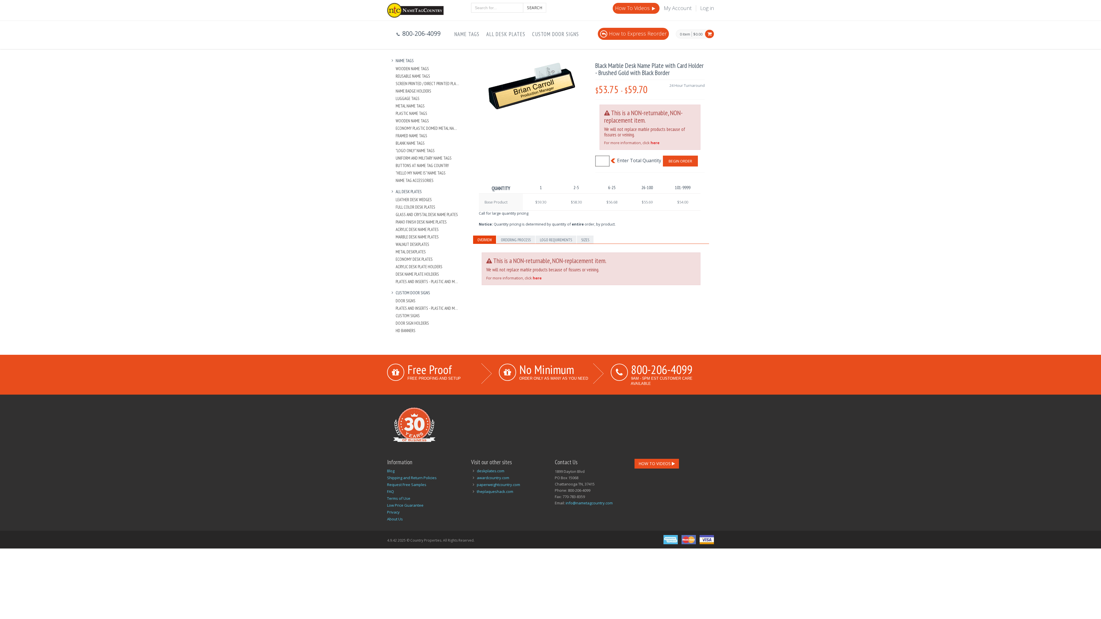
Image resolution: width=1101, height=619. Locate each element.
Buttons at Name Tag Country (422, 165)
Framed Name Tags (411, 135)
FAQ (390, 491)
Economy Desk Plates (414, 259)
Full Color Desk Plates (415, 207)
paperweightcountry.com (498, 484)
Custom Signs (408, 315)
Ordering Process (516, 239)
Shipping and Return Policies (412, 477)
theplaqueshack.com (495, 491)
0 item (685, 34)
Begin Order (680, 161)
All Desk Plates (505, 34)
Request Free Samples (406, 484)
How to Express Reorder (638, 33)
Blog (391, 470)
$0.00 (697, 34)
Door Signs (405, 300)
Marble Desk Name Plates (417, 237)
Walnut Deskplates (412, 244)
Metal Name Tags (410, 106)
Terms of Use (398, 498)
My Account (678, 8)
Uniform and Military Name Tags (424, 158)
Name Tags (466, 34)
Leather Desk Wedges (414, 199)
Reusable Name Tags (413, 76)
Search (534, 7)
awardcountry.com (493, 477)
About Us (395, 519)
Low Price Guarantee (405, 505)
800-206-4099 (661, 369)
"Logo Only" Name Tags (415, 150)
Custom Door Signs (555, 34)
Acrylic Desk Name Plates (417, 229)
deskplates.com (490, 470)
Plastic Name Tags (411, 113)
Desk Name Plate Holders (417, 274)
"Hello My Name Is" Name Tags (421, 173)
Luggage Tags (407, 98)
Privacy (393, 512)
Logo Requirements (556, 239)
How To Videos (633, 8)
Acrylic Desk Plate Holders (419, 266)
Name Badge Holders (413, 91)
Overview (484, 239)
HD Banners (405, 330)
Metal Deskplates (411, 251)
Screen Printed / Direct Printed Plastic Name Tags (428, 83)
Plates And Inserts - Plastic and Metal (428, 281)
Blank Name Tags (410, 143)
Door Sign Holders (412, 323)
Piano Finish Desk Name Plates (421, 222)
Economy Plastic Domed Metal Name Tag (428, 128)
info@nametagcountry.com (589, 503)
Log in (707, 8)
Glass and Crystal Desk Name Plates (427, 214)
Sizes (585, 239)
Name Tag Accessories (415, 180)
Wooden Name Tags (412, 68)
